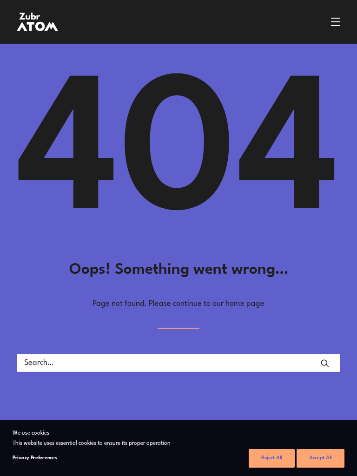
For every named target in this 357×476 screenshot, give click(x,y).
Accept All (320, 458)
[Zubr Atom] (37, 22)
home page (244, 304)
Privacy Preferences (35, 458)
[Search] (178, 363)
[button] (335, 22)
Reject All (271, 458)
